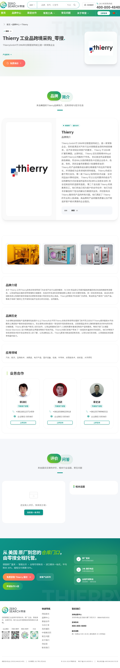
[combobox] (58, 5)
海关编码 (45, 628)
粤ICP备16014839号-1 (85, 661)
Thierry (25, 24)
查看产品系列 (45, 577)
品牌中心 (16, 24)
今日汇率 (45, 625)
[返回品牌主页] (100, 48)
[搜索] (74, 5)
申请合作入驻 (13, 586)
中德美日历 (46, 632)
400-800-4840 (108, 7)
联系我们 (45, 647)
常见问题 (45, 636)
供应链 (44, 643)
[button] (47, 13)
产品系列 (7, 54)
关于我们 (45, 640)
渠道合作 (45, 621)
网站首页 (45, 613)
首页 (8, 24)
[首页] (12, 5)
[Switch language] (115, 13)
